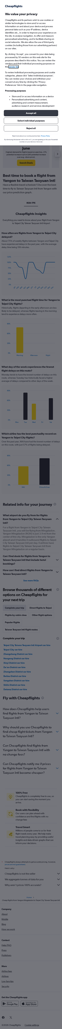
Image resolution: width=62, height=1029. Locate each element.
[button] (31, 113)
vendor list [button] (13, 66)
